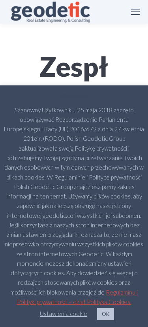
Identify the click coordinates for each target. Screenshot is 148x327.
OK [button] (105, 314)
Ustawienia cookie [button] (63, 313)
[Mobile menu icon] (135, 12)
